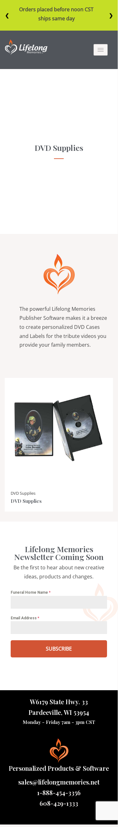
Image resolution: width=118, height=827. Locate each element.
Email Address (25, 618)
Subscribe (59, 648)
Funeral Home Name (31, 592)
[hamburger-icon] (101, 50)
